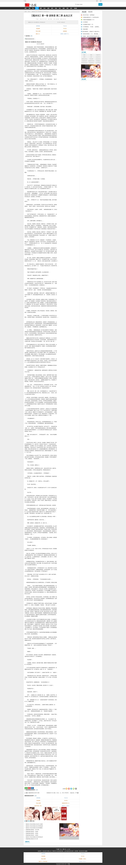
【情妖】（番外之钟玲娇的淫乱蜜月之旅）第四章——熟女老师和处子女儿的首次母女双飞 (91, 36)
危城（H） (38, 33)
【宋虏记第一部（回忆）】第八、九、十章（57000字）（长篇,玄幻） (60, 792)
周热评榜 (90, 11)
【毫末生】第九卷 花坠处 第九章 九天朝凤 (34, 824)
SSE (91, 56)
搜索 (101, 4)
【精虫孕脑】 (85, 29)
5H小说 (64, 28)
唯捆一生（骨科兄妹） (43, 861)
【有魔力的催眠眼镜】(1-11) (88, 19)
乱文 (44, 8)
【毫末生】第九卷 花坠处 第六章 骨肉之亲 (34, 837)
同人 (33, 8)
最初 (84, 54)
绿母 (48, 8)
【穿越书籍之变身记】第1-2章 (31, 838)
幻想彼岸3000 (91, 60)
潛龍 (91, 54)
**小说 (37, 19)
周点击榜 (84, 11)
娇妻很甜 (65, 31)
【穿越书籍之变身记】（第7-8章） (32, 829)
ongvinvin (98, 56)
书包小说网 (38, 31)
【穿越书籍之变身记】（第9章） (32, 831)
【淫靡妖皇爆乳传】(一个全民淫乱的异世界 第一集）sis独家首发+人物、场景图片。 (91, 17)
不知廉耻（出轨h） (83, 858)
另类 (67, 8)
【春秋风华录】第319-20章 (33, 792)
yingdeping (91, 62)
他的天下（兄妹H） (66, 805)
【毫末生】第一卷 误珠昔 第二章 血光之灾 (40, 11)
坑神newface (84, 58)
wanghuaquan (84, 62)
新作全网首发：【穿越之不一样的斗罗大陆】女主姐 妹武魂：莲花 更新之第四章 (91, 31)
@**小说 (64, 19)
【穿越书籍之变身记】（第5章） (32, 833)
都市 (52, 8)
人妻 (29, 8)
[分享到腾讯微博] (71, 789)
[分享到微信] (73, 789)
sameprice (98, 58)
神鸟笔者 (98, 60)
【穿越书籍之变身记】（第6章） (32, 835)
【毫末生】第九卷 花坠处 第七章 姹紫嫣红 (34, 827)
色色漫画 (38, 28)
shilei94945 (84, 60)
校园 (64, 8)
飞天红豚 (91, 58)
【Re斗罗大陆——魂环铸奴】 (89, 14)
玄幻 (37, 8)
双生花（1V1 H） (82, 861)
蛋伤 (31, 35)
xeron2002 (98, 62)
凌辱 (41, 8)
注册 (100, 0)
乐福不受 (98, 54)
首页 (25, 8)
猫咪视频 (38, 25)
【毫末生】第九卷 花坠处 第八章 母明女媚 (34, 825)
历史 (60, 8)
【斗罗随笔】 (85, 22)
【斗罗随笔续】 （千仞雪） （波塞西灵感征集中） (91, 26)
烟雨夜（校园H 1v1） (65, 33)
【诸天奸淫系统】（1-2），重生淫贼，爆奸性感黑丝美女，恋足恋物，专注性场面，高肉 (91, 33)
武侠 (56, 8)
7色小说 (65, 25)
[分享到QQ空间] (66, 789)
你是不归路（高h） (38, 805)
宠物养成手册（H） (66, 803)
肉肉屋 (75, 8)
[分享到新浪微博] (69, 789)
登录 (97, 0)
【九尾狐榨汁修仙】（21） (88, 24)
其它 (71, 8)
